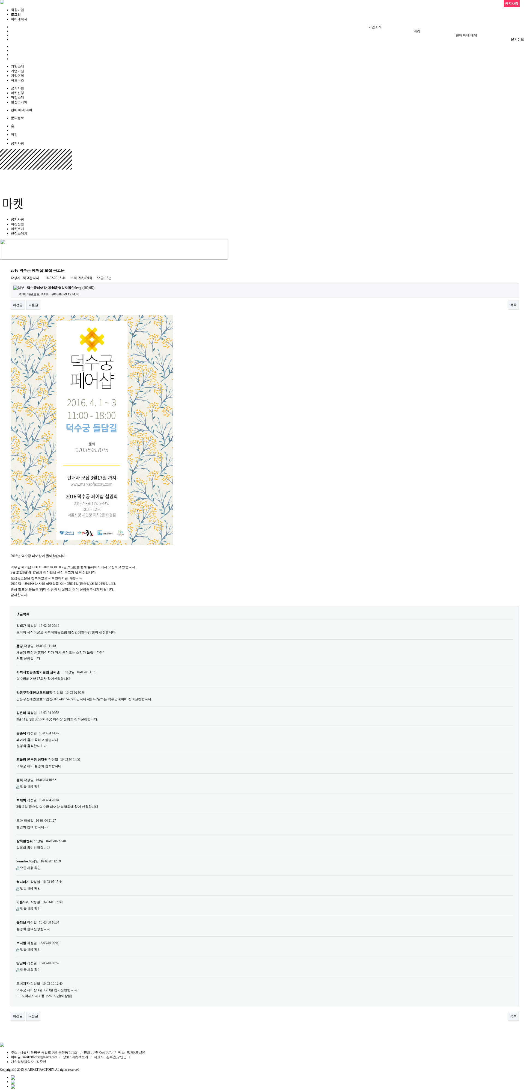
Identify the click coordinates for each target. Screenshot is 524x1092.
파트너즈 (17, 80)
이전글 (18, 305)
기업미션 (17, 71)
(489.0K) (60, 288)
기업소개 (375, 27)
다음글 (33, 305)
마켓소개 (17, 97)
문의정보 (517, 39)
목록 (513, 305)
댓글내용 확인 (30, 786)
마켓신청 (17, 93)
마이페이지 (19, 19)
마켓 (417, 31)
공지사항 (17, 88)
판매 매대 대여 (466, 35)
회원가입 (17, 10)
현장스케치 (19, 102)
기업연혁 (17, 76)
